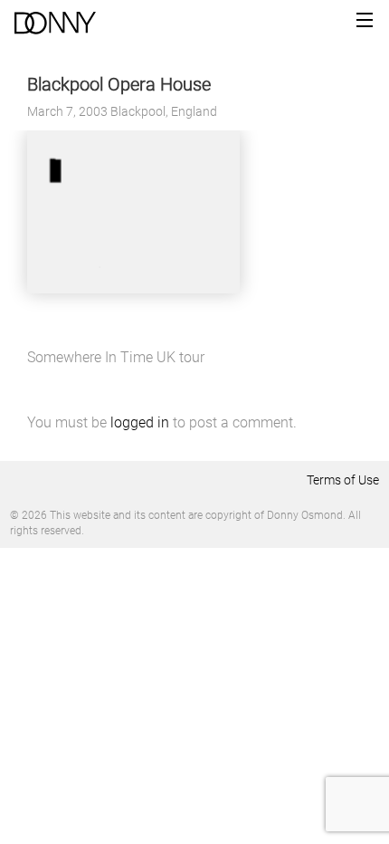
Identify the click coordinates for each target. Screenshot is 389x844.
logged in (139, 422)
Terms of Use (343, 480)
